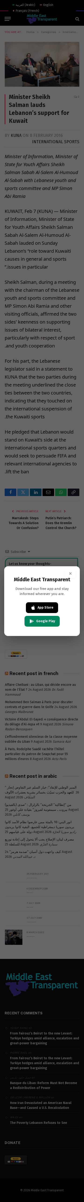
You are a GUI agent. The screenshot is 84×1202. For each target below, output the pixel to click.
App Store (45, 608)
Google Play (45, 621)
